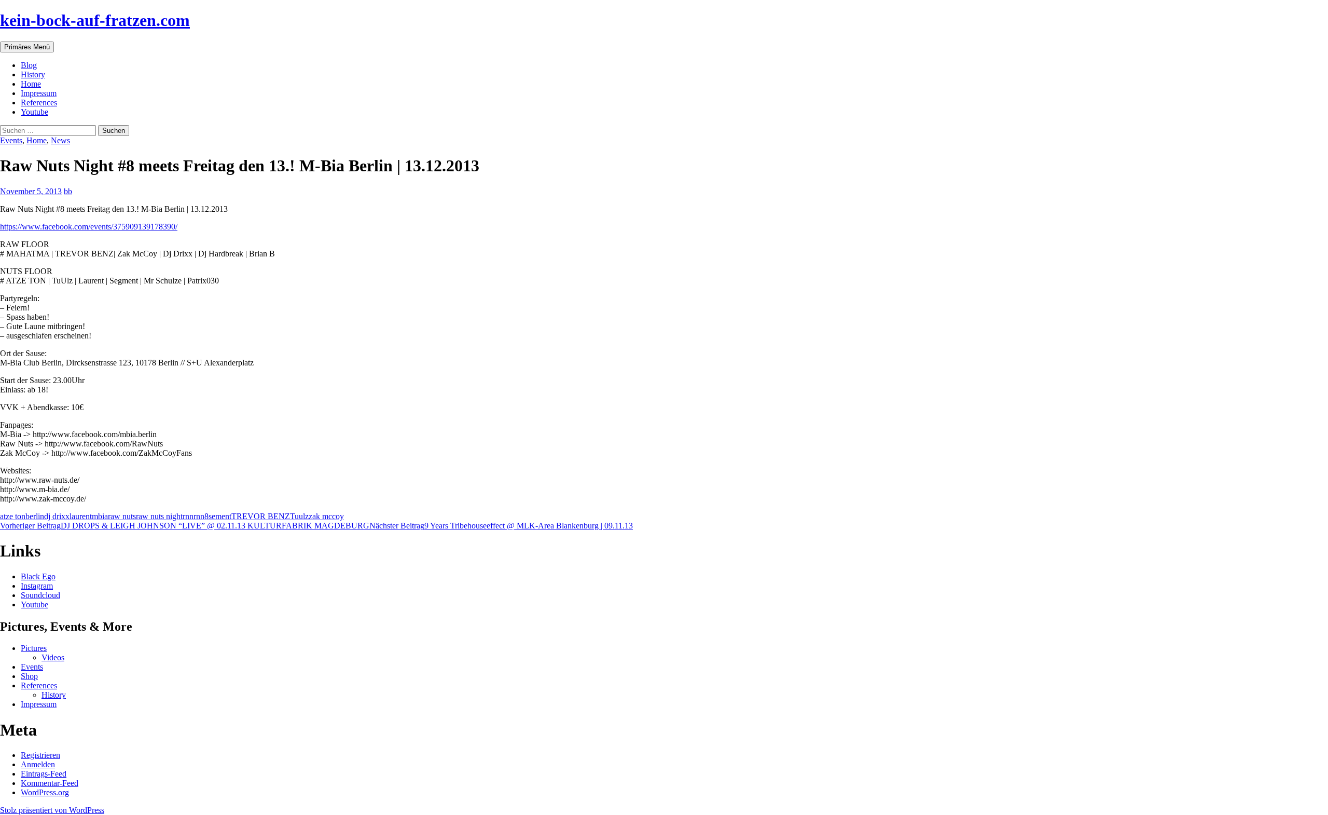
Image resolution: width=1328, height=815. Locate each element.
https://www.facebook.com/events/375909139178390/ (88, 226)
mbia (100, 516)
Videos (53, 657)
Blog (29, 65)
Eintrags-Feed (43, 773)
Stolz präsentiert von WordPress (52, 810)
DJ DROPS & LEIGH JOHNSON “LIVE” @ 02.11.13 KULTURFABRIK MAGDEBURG (184, 525)
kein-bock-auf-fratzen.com (95, 20)
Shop (29, 676)
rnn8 (201, 516)
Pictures (34, 648)
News (60, 140)
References (39, 102)
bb (68, 191)
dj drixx (57, 516)
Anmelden (38, 764)
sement (220, 516)
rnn (188, 516)
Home (31, 83)
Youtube (34, 111)
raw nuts (122, 516)
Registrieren (40, 755)
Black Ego (38, 576)
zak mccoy (326, 516)
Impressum (39, 93)
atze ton (12, 516)
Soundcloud (40, 595)
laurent (81, 516)
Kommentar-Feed (49, 783)
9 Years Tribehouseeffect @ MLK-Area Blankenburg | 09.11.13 (501, 525)
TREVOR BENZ (260, 516)
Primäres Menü (27, 47)
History (33, 74)
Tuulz (299, 516)
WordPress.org (45, 792)
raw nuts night (159, 516)
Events (11, 140)
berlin (34, 516)
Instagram (37, 585)
